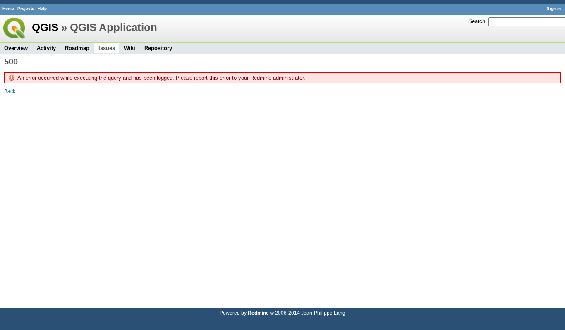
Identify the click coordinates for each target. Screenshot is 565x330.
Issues (106, 48)
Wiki (129, 48)
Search (476, 21)
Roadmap (77, 48)
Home (8, 8)
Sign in (554, 8)
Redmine (258, 313)
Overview (16, 48)
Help (42, 8)
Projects (25, 8)
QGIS (45, 27)
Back (9, 91)
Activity (46, 48)
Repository (158, 48)
